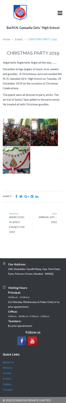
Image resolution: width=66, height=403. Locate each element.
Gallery (7, 384)
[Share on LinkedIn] (36, 196)
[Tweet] (21, 196)
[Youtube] (32, 340)
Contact (8, 389)
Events (7, 378)
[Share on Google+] (26, 196)
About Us (8, 362)
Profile (7, 373)
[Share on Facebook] (16, 196)
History (7, 367)
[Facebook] (21, 340)
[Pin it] (32, 196)
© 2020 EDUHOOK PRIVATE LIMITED (27, 400)
